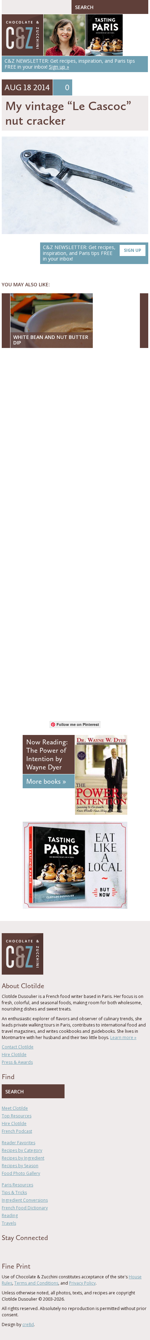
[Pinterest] (24, 1250)
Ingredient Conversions (25, 1200)
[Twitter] (13, 1250)
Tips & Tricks (14, 1192)
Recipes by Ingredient (23, 1158)
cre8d (28, 1324)
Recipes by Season (20, 1166)
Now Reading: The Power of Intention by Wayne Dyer (47, 754)
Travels (9, 1223)
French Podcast (17, 1131)
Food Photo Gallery (21, 1173)
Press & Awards (17, 1062)
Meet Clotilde (15, 1108)
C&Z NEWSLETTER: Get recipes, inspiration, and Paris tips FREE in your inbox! (92, 253)
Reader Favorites (18, 1143)
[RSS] (44, 1250)
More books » (46, 781)
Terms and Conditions (36, 1283)
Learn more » (123, 1037)
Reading (10, 1215)
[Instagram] (34, 1250)
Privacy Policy (82, 1283)
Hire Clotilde (14, 1055)
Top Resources (16, 1116)
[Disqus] (75, 443)
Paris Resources (17, 1185)
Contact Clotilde (17, 1047)
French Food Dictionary (25, 1208)
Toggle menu (9, 7)
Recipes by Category (22, 1150)
